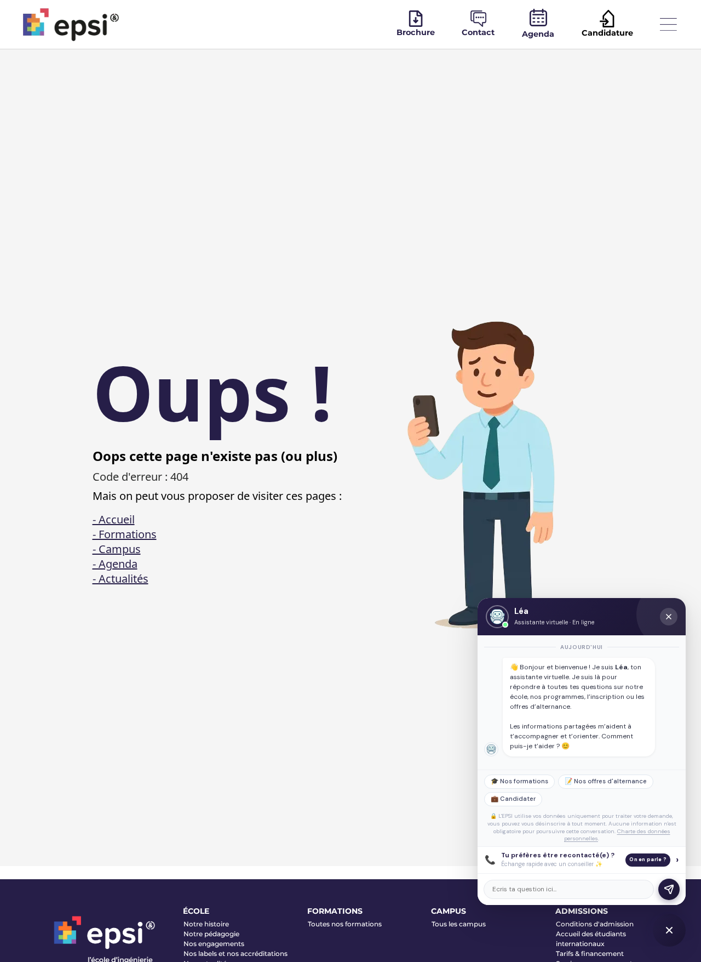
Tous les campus (459, 924)
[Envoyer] (669, 889)
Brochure (416, 32)
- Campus (117, 549)
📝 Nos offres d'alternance (606, 781)
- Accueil (114, 519)
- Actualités (120, 578)
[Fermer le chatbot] (668, 616)
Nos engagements (213, 944)
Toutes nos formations (345, 924)
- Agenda (115, 563)
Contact (478, 32)
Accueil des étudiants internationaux (591, 939)
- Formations (125, 534)
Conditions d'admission (595, 924)
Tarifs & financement (590, 953)
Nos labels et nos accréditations (235, 953)
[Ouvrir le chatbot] (669, 930)
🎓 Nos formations (519, 781)
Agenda (538, 34)
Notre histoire (206, 924)
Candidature (607, 33)
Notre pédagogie (211, 934)
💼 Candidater (513, 799)
